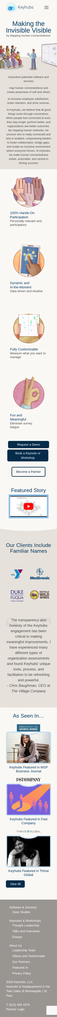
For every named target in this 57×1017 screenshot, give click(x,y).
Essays (17, 937)
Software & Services (23, 907)
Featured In (20, 967)
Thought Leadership (25, 925)
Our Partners (21, 961)
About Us (15, 945)
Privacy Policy (21, 973)
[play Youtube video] (28, 506)
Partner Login (15, 1009)
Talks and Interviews (26, 931)
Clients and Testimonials (28, 956)
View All (15, 884)
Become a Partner (28, 471)
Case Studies (21, 912)
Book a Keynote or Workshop (27, 455)
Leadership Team (24, 950)
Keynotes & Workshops (25, 920)
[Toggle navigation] (46, 7)
